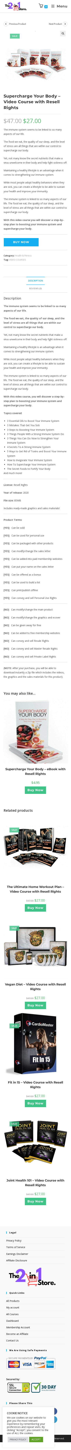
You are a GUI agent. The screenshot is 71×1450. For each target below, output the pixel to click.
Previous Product (17, 23)
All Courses (12, 1314)
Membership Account (18, 1327)
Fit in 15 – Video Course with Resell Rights (35, 1085)
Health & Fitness (23, 255)
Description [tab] (35, 280)
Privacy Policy (13, 1240)
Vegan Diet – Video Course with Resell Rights (35, 987)
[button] (63, 33)
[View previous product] (6, 24)
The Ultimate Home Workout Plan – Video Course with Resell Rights (35, 889)
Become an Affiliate (17, 1334)
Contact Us (12, 1340)
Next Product (55, 23)
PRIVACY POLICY (18, 1439)
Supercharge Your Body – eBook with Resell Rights (35, 771)
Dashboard (12, 1320)
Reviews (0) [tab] (35, 288)
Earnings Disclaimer (17, 1254)
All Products (12, 1301)
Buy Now (21, 242)
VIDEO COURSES (17, 259)
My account (12, 1307)
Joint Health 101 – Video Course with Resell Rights (35, 1183)
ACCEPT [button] (36, 1439)
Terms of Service (15, 1247)
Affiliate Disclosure (16, 1260)
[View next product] (65, 24)
